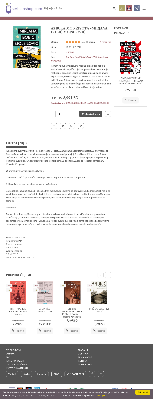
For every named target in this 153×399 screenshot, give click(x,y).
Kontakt (83, 361)
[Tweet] (63, 126)
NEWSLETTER (85, 364)
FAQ (8, 357)
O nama (10, 353)
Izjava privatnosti (17, 368)
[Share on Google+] (72, 126)
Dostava (83, 353)
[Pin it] (81, 126)
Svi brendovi (13, 350)
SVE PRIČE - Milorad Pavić (45, 310)
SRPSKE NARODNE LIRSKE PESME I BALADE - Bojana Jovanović (72, 312)
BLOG (56, 374)
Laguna (70, 51)
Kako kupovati (15, 361)
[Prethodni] (101, 275)
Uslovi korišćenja (16, 364)
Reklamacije (85, 357)
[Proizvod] (18, 292)
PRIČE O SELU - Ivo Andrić (99, 310)
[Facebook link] (92, 374)
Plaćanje (83, 350)
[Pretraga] (114, 8)
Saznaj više (101, 395)
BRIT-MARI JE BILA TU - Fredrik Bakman (18, 311)
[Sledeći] (108, 275)
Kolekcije (41, 374)
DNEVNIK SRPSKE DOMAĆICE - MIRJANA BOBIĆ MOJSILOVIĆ (130, 81)
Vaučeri (12, 374)
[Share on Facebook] (54, 126)
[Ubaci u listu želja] (108, 114)
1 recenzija (105, 41)
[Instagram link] (101, 374)
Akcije (26, 374)
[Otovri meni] (144, 8)
